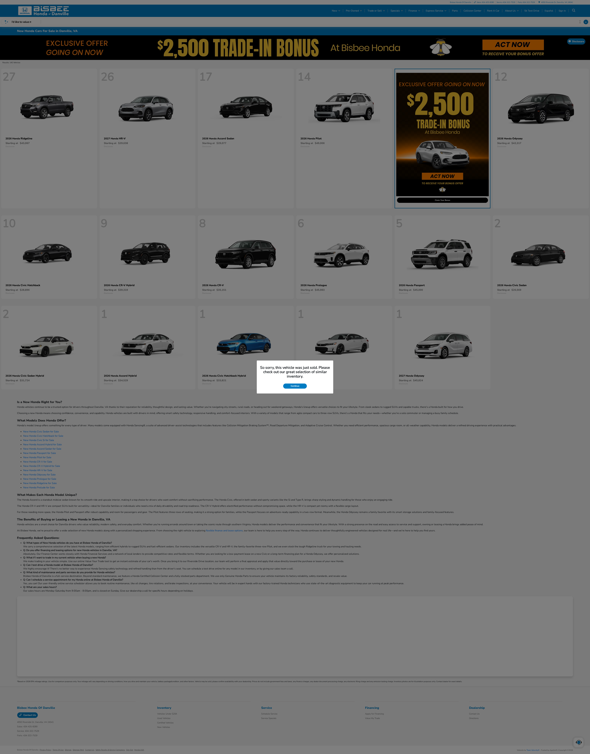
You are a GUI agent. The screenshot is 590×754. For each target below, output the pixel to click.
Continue (295, 386)
